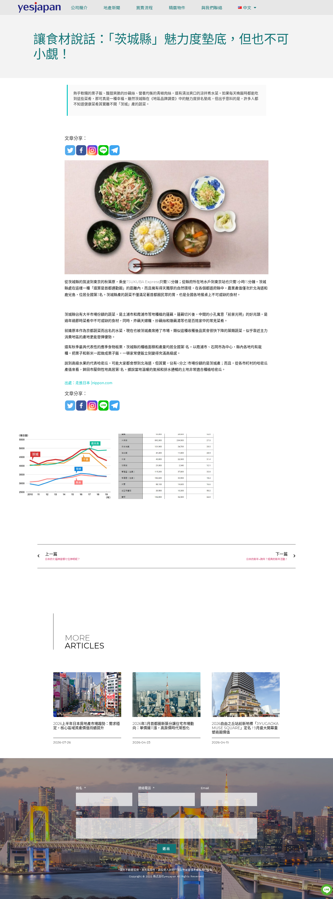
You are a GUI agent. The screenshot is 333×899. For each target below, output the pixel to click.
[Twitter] (70, 150)
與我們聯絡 (211, 7)
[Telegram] (114, 150)
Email (205, 788)
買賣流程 (144, 7)
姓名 (79, 788)
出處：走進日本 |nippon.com (88, 383)
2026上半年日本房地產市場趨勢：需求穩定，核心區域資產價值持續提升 (86, 726)
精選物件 (177, 7)
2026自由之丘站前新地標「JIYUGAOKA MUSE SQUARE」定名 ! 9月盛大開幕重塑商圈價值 (245, 728)
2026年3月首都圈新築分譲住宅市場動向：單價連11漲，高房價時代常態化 (163, 726)
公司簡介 (79, 7)
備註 (79, 813)
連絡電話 (145, 788)
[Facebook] (81, 150)
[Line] (103, 150)
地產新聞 (112, 7)
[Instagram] (92, 150)
